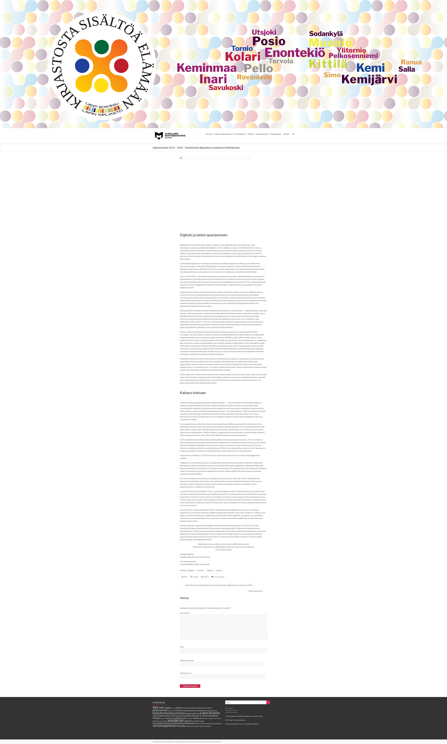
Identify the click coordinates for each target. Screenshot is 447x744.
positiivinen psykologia (160, 721)
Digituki (206, 577)
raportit (219, 570)
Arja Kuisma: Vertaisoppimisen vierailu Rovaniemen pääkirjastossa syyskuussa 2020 (217, 585)
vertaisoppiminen (165, 725)
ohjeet (196, 718)
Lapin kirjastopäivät (185, 715)
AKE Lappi (165, 707)
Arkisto (287, 134)
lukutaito (163, 718)
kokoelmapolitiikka (188, 710)
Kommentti (185, 613)
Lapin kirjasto (210, 713)
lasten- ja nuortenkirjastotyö (206, 716)
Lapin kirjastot (262, 134)
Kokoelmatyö (201, 710)
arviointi (173, 708)
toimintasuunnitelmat (182, 723)
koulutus (200, 570)
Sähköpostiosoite (187, 660)
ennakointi (186, 708)
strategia (195, 721)
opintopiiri (211, 718)
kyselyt (188, 713)
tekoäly (201, 721)
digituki (191, 570)
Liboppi (210, 570)
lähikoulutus (181, 718)
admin (185, 577)
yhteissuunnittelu (205, 726)
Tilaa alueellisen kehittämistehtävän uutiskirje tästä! (244, 716)
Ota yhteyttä (275, 134)
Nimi (182, 647)
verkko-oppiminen (216, 723)
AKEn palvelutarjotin (223, 134)
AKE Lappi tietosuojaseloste (235, 720)
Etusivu (209, 134)
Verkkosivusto (185, 673)
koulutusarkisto (175, 713)
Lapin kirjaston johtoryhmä (164, 716)
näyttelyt (190, 718)
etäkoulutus (202, 708)
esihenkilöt (193, 708)
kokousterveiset (211, 711)
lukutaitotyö (170, 718)
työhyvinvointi (199, 723)
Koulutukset (240, 134)
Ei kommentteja (218, 577)
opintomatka (203, 718)
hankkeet (209, 708)
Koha (177, 710)
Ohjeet (250, 134)
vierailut (181, 725)
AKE (156, 707)
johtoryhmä (160, 710)
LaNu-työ (195, 713)
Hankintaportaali (256, 591)
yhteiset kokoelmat (192, 726)
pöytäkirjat (175, 720)
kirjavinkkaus (171, 710)
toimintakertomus (161, 723)
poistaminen (217, 718)
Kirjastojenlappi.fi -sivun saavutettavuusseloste (242, 724)
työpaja (206, 723)
